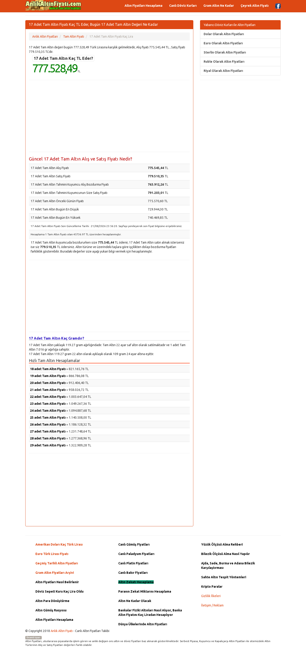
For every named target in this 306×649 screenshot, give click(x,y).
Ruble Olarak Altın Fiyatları (224, 61)
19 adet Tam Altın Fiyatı (48, 376)
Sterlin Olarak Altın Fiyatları (225, 52)
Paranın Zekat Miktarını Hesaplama (144, 591)
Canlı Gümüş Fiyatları (134, 544)
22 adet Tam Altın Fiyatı (48, 396)
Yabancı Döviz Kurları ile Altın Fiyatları (229, 25)
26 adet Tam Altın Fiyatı (48, 424)
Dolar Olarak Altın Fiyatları (224, 34)
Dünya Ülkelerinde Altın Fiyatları (142, 624)
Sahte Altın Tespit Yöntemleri (223, 577)
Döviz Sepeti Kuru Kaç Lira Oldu (59, 591)
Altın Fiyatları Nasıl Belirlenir (57, 582)
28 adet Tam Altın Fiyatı (48, 438)
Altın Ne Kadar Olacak (134, 601)
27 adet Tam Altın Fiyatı (48, 431)
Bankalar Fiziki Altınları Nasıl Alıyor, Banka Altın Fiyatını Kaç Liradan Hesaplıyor (150, 612)
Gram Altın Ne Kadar (218, 5)
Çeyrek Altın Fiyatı (255, 5)
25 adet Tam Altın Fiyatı (48, 417)
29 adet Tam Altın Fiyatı (48, 445)
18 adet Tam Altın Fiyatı (48, 369)
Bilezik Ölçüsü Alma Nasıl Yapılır (225, 554)
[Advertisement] (109, 116)
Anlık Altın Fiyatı (62, 631)
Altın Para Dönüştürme (52, 601)
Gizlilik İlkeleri (211, 596)
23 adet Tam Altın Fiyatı (48, 403)
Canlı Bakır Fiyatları (133, 572)
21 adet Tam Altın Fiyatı (48, 390)
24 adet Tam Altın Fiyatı (48, 410)
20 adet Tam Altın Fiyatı (48, 383)
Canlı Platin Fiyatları (133, 563)
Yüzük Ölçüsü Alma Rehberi (222, 544)
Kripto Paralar (211, 586)
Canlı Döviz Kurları (183, 5)
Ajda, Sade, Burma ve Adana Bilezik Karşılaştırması (228, 565)
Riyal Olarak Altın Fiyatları (223, 71)
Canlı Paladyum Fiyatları (136, 554)
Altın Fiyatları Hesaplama (143, 5)
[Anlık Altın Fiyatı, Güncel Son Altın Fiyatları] (53, 5)
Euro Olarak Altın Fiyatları (223, 43)
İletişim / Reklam (212, 605)
